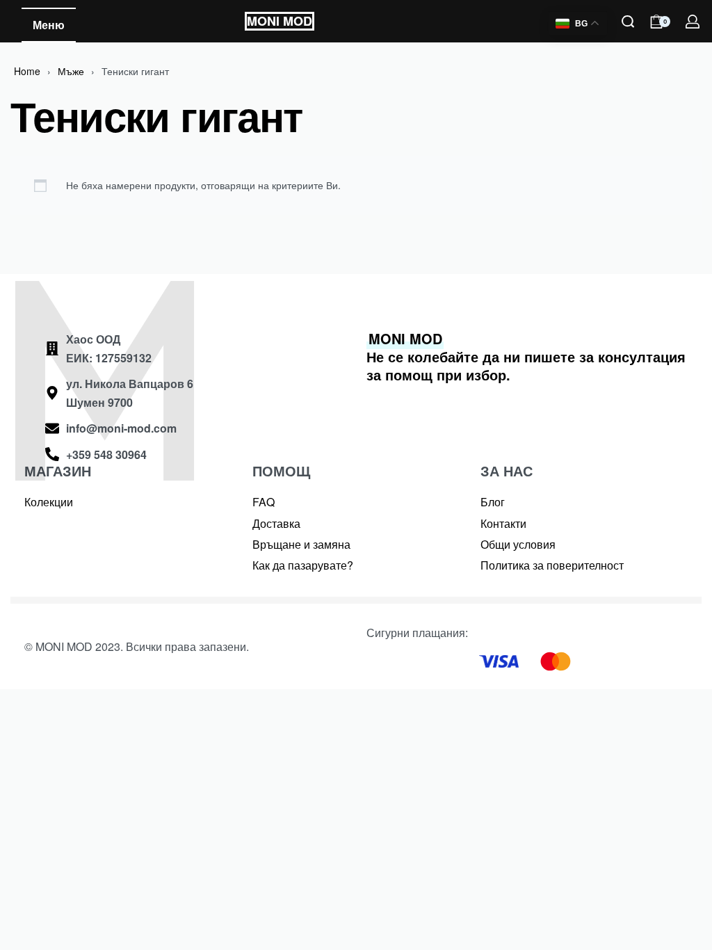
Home (27, 71)
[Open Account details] (693, 21)
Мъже (71, 71)
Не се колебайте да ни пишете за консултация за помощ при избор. (526, 356)
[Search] (628, 22)
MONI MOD (279, 21)
